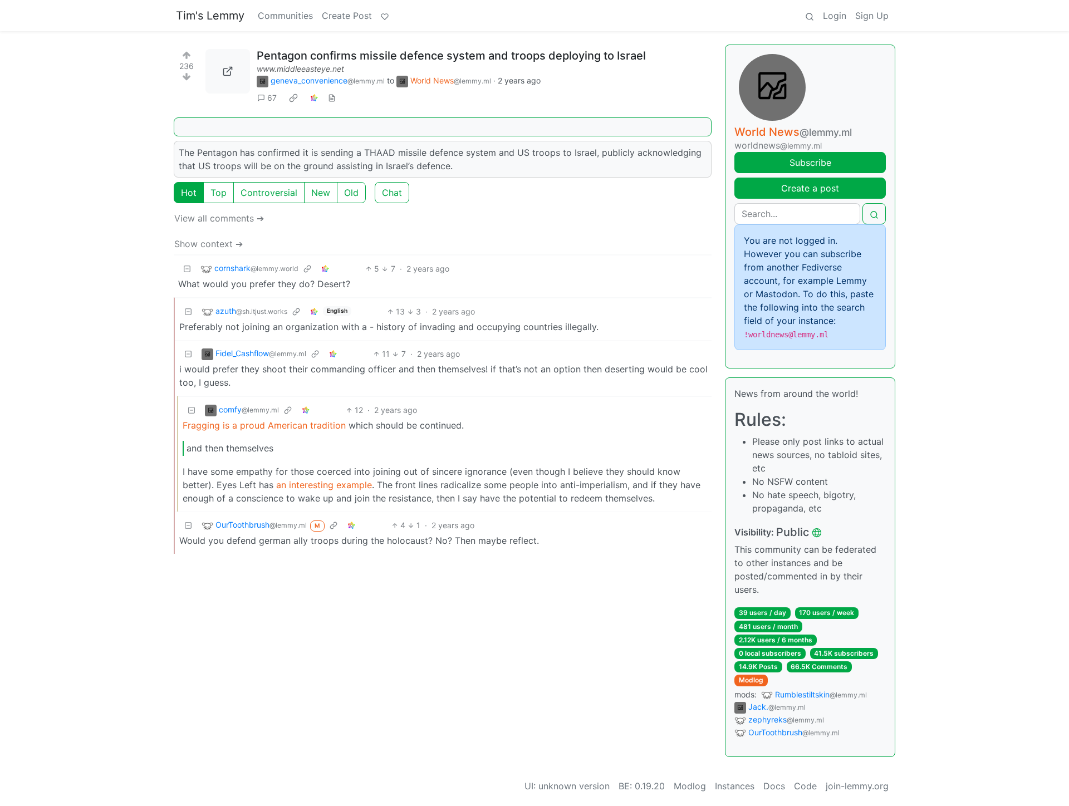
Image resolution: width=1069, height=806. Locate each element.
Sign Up (872, 15)
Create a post (810, 188)
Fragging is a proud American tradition (264, 425)
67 (272, 97)
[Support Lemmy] (384, 15)
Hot (189, 192)
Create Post (347, 15)
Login (834, 15)
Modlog (751, 680)
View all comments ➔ (219, 218)
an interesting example (324, 484)
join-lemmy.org (857, 786)
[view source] (332, 97)
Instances (734, 786)
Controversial (269, 192)
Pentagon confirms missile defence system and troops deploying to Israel (451, 55)
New (320, 192)
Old (351, 192)
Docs (774, 786)
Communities (285, 15)
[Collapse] (187, 268)
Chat (392, 192)
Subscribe (810, 162)
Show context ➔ (208, 243)
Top (218, 192)
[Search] (809, 15)
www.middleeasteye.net (300, 68)
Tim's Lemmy (210, 15)
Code (805, 786)
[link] (293, 98)
